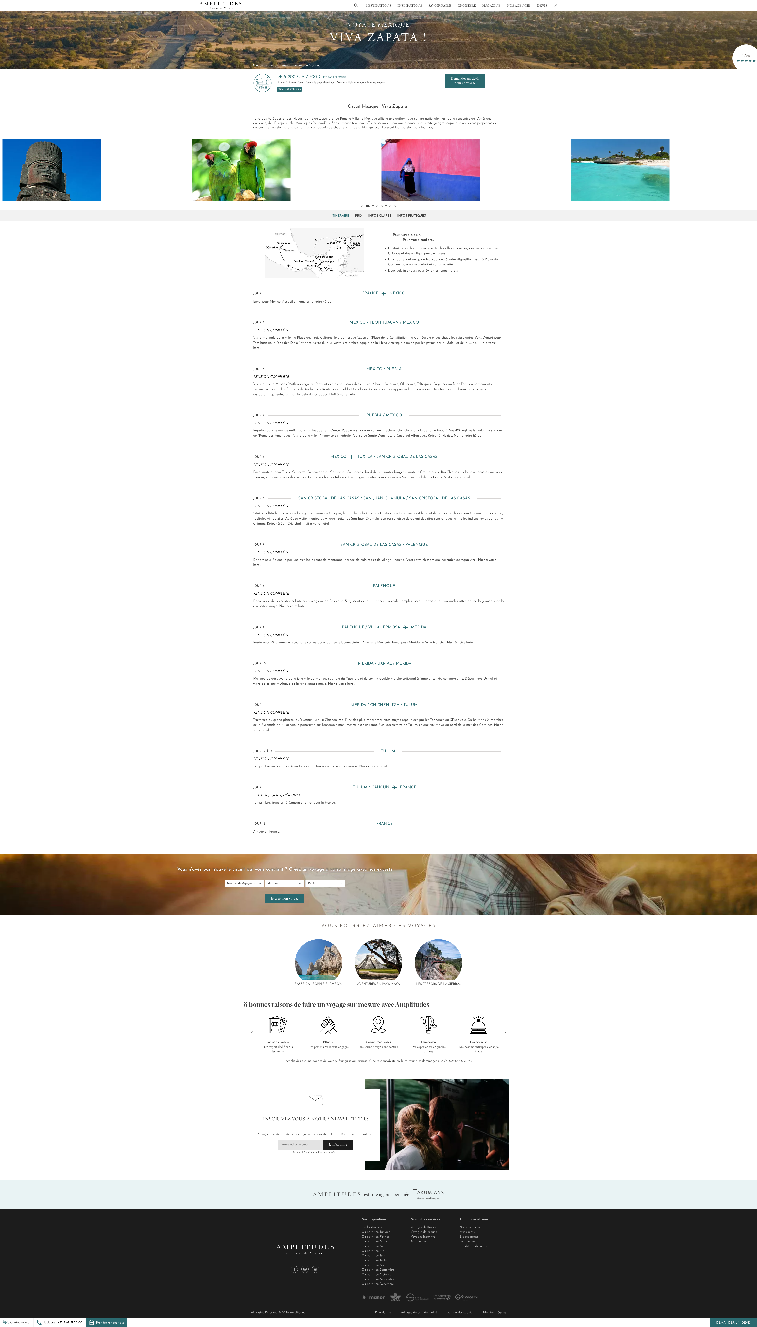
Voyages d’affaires (423, 1227)
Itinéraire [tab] (340, 215)
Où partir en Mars (374, 1241)
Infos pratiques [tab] (411, 215)
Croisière (467, 5)
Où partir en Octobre (376, 1274)
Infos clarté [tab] (379, 215)
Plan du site (383, 1312)
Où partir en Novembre (378, 1279)
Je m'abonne (338, 1144)
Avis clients (467, 1232)
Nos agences (519, 5)
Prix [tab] (358, 215)
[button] (59, 1322)
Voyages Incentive (423, 1236)
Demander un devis (733, 1322)
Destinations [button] (378, 5)
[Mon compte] (555, 5)
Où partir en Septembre (378, 1269)
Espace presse (469, 1236)
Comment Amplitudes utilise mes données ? (315, 1152)
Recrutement (468, 1241)
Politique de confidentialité (418, 1312)
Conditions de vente (473, 1246)
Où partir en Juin (373, 1255)
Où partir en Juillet (375, 1260)
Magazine (491, 5)
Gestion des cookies (460, 1312)
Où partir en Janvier (376, 1232)
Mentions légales (494, 1312)
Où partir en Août (374, 1265)
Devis (542, 5)
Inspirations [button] (409, 5)
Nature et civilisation (289, 89)
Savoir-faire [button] (439, 5)
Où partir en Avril (374, 1246)
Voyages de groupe (424, 1232)
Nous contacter (470, 1227)
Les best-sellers (372, 1227)
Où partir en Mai (373, 1251)
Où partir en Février (375, 1236)
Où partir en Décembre (378, 1284)
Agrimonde (418, 1241)
